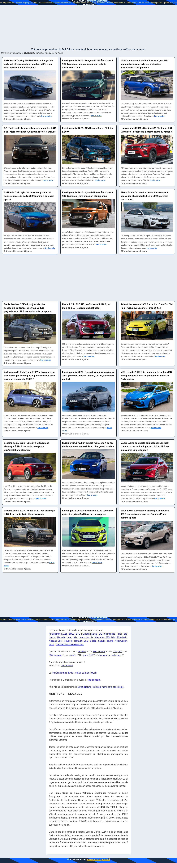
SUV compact (55, 655)
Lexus (82, 637)
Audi (64, 634)
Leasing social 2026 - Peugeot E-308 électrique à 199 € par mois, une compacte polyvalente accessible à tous (87, 64)
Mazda (89, 637)
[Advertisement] (88, 26)
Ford (125, 634)
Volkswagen (121, 641)
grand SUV (88, 655)
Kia (75, 637)
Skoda (93, 641)
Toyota (110, 641)
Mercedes (99, 637)
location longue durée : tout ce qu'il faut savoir (74, 673)
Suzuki (101, 641)
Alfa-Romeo (55, 634)
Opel (60, 641)
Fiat (119, 634)
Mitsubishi (122, 637)
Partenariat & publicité (98, 859)
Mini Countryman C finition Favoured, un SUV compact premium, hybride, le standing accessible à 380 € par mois (144, 64)
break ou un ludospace (110, 655)
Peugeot (68, 641)
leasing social (93, 680)
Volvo (51, 644)
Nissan (52, 641)
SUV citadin (99, 651)
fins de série (67, 665)
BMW (71, 634)
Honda (52, 637)
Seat (86, 641)
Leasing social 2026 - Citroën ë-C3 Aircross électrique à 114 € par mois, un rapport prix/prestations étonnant (26, 446)
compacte (117, 651)
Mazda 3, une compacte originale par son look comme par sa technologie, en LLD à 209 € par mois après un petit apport (145, 446)
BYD (78, 634)
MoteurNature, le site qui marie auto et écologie (100, 687)
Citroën (86, 634)
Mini (113, 637)
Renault (78, 641)
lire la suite (46, 116)
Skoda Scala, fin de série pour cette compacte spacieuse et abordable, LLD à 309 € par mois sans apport (144, 196)
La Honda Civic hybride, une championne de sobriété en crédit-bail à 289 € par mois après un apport (29, 196)
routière (73, 655)
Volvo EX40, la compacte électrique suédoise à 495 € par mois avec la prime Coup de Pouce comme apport (145, 514)
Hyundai (61, 637)
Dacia (94, 634)
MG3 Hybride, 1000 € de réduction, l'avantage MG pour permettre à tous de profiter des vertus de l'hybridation (146, 375)
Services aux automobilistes (70, 644)
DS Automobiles (107, 634)
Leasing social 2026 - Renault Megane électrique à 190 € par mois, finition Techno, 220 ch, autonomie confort (88, 375)
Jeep (69, 637)
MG (108, 637)
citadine (82, 651)
